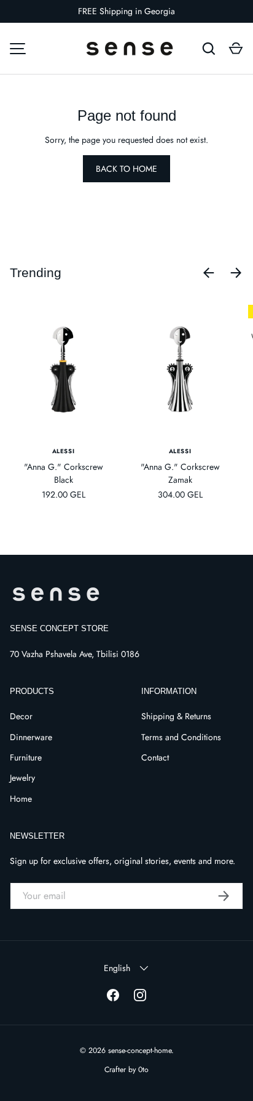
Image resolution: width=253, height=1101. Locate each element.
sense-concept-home (139, 1050)
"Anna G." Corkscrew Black (63, 473)
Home (21, 798)
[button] (235, 48)
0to (143, 1069)
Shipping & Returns (176, 716)
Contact (155, 757)
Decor (21, 716)
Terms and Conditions (181, 737)
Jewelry (22, 778)
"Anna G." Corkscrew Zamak (180, 473)
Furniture (26, 757)
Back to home (126, 169)
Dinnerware (31, 737)
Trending (35, 272)
